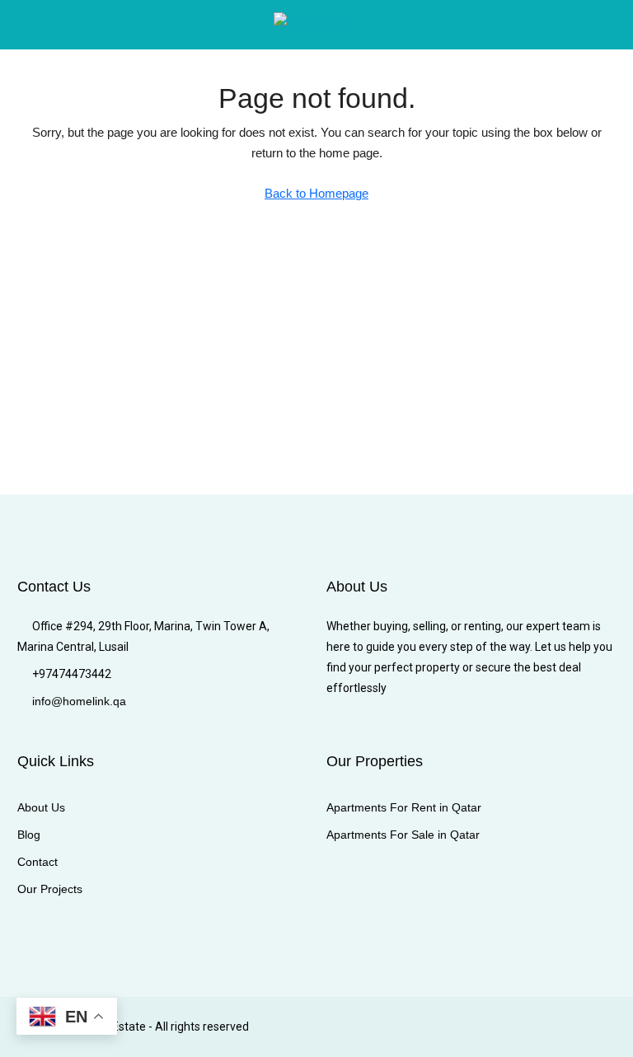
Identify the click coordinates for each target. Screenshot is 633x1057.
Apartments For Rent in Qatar (403, 807)
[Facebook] (399, 1026)
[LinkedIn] (486, 1026)
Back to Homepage (316, 193)
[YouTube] (543, 1026)
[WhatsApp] (572, 1026)
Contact (37, 861)
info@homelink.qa (79, 701)
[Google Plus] (515, 1026)
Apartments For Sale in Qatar (403, 834)
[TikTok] (601, 1026)
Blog (28, 834)
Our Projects (49, 889)
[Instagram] (457, 1026)
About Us (41, 807)
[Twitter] (428, 1026)
